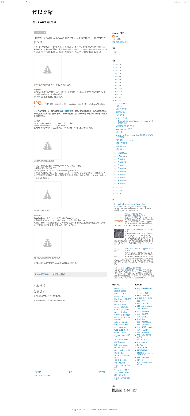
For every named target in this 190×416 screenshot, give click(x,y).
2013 (117, 83)
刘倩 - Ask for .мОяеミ (145, 306)
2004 (117, 193)
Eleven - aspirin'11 (120, 296)
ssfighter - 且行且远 (121, 322)
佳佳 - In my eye (142, 301)
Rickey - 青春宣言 (143, 295)
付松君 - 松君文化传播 (144, 298)
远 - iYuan (140, 345)
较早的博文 (102, 372)
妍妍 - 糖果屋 (141, 317)
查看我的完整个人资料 (120, 42)
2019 (117, 77)
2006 (117, 187)
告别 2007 (119, 106)
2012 (117, 86)
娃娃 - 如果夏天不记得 (122, 350)
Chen (117, 36)
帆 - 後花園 (141, 319)
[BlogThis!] (56, 274)
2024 (117, 70)
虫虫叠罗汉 (120, 115)
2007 (117, 101)
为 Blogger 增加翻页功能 (133, 214)
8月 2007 (120, 162)
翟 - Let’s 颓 (141, 340)
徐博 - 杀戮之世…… (144, 322)
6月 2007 (120, 168)
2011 (117, 89)
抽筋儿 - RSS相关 (120, 360)
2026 (117, 64)
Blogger (108, 410)
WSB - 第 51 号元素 (121, 330)
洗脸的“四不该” (121, 109)
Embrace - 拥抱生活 (121, 302)
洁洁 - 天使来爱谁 (143, 333)
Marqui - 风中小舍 (120, 312)
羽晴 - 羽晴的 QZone (121, 372)
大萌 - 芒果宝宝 (142, 314)
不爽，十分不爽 (121, 118)
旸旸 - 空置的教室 (143, 325)
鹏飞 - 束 (140, 360)
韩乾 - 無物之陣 (119, 375)
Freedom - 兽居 (142, 293)
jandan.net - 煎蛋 (120, 304)
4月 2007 (120, 174)
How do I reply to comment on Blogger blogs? (130, 204)
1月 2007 (120, 183)
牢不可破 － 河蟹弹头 (121, 370)
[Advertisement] (70, 364)
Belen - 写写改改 (120, 294)
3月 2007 (120, 177)
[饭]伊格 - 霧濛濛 (120, 291)
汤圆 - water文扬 (143, 330)
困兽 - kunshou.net (120, 345)
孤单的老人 (120, 149)
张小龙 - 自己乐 (119, 353)
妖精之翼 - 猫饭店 (120, 348)
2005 (117, 190)
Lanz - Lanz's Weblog (122, 309)
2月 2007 (120, 180)
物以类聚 (42, 12)
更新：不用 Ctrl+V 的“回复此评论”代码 (127, 268)
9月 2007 (120, 159)
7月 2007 (120, 165)
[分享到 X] (59, 274)
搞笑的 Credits (121, 146)
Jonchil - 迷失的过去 (121, 307)
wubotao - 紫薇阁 (120, 333)
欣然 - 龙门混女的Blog (145, 327)
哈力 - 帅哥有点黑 (143, 311)
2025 (117, 67)
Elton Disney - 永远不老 (122, 299)
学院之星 (119, 132)
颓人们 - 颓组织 (142, 350)
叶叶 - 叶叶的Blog (143, 309)
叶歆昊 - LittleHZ (120, 342)
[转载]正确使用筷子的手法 (125, 126)
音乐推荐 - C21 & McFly (124, 140)
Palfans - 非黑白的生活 (122, 315)
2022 (117, 74)
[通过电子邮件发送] (54, 274)
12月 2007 (120, 103)
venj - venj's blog (120, 327)
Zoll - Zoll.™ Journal (121, 340)
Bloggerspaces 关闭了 (124, 129)
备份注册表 (65, 111)
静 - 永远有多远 (142, 348)
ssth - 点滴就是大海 (121, 325)
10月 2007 (120, 156)
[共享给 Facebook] (61, 274)
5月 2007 (120, 171)
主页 (70, 372)
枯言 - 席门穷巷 (119, 363)
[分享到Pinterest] (64, 274)
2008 (117, 98)
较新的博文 (38, 372)
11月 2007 (120, 153)
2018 (117, 80)
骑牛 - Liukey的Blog (144, 357)
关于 (115, 54)
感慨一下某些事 (121, 143)
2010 (117, 92)
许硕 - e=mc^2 (142, 342)
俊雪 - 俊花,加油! (143, 304)
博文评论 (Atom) (44, 376)
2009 (117, 95)
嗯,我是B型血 (121, 112)
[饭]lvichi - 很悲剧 (120, 288)
